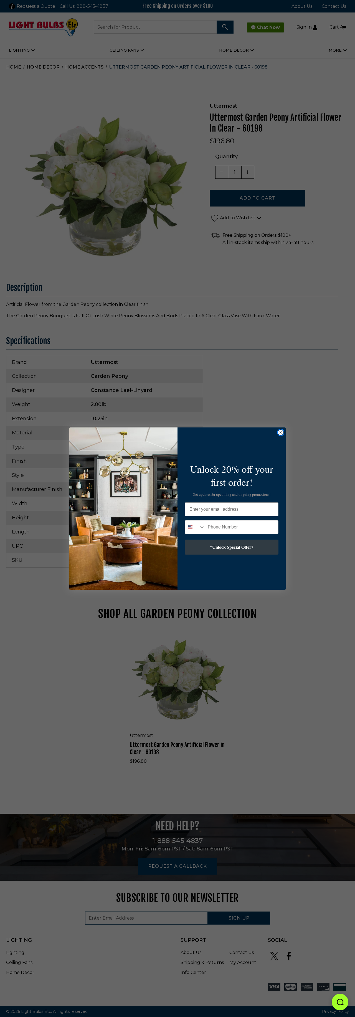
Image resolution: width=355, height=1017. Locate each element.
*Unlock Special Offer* (231, 547)
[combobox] (195, 527)
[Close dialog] (280, 432)
